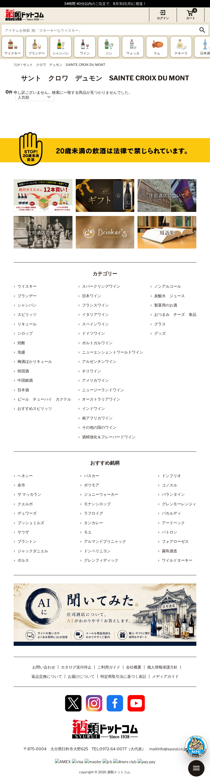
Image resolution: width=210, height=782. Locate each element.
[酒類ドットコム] (24, 15)
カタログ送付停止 (76, 667)
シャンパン (27, 305)
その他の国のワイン (99, 427)
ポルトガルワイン (97, 342)
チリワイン (91, 371)
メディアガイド (165, 676)
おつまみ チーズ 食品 (175, 314)
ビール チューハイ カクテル (44, 399)
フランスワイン (95, 305)
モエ (88, 532)
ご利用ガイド (108, 667)
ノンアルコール (167, 286)
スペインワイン (95, 324)
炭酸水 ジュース (169, 295)
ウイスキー (27, 286)
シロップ (25, 333)
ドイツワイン (93, 333)
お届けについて (81, 676)
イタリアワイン (95, 314)
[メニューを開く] (196, 768)
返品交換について (46, 676)
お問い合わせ (43, 667)
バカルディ (171, 513)
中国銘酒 (25, 380)
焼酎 (21, 342)
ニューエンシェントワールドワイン (112, 352)
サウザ (23, 532)
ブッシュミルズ (31, 522)
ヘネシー (25, 475)
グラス (160, 324)
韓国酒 (23, 371)
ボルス (23, 560)
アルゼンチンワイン (99, 361)
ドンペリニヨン (97, 550)
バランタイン (173, 494)
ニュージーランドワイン (103, 389)
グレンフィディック (101, 560)
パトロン (169, 532)
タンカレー (93, 522)
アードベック (173, 522)
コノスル (169, 485)
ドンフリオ (171, 475)
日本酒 (23, 389)
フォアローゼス (175, 541)
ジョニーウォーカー (101, 494)
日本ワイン (91, 295)
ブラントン (27, 541)
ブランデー (27, 295)
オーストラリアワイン (101, 399)
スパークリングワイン (101, 286)
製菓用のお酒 (165, 305)
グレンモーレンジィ (179, 503)
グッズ (160, 333)
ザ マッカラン (29, 494)
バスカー (91, 475)
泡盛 (21, 352)
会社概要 (133, 667)
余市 (21, 485)
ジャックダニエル (33, 550)
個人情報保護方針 (162, 667)
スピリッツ (27, 314)
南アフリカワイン (97, 418)
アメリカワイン (95, 380)
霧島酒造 (169, 550)
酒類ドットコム (118, 772)
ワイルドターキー (177, 560)
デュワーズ (27, 513)
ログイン (163, 18)
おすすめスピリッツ (35, 408)
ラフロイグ (93, 513)
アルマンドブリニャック (105, 541)
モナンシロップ (97, 503)
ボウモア (91, 485)
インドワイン (93, 408)
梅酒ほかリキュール (35, 361)
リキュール (27, 324)
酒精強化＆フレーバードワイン (109, 436)
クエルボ (25, 503)
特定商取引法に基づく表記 (123, 676)
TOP (17, 65)
